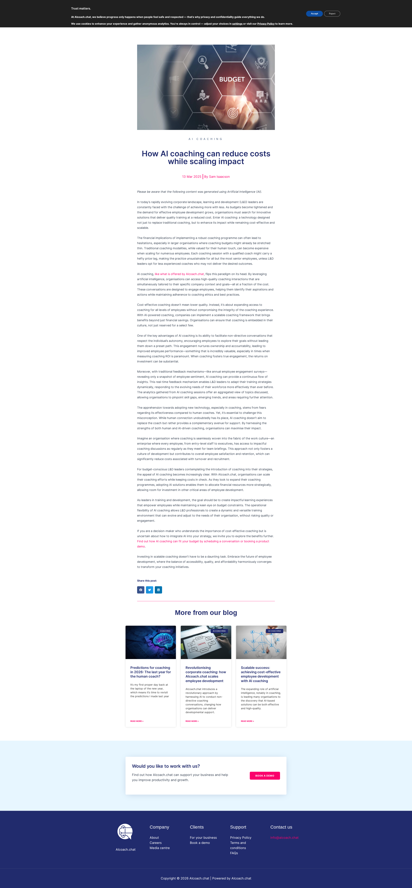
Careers (156, 843)
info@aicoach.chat (284, 838)
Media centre (160, 848)
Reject (332, 13)
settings (237, 23)
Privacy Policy (240, 838)
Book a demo (200, 843)
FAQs (234, 853)
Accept (314, 13)
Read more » (137, 721)
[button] (140, 590)
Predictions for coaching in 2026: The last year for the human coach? (150, 672)
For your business (203, 838)
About (154, 838)
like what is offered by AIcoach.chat (179, 274)
